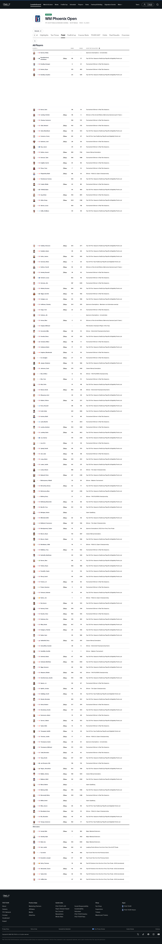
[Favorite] (37, 53)
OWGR (81, 48)
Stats (87, 5)
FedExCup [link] (71, 35)
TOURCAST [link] (95, 35)
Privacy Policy (5, 929)
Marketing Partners (35, 906)
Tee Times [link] (55, 35)
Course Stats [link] (83, 35)
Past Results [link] (114, 35)
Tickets (97, 912)
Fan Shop (98, 906)
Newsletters (59, 914)
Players (80, 5)
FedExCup (64, 5)
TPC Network (6, 912)
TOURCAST (6, 918)
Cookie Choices (130, 929)
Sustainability (79, 909)
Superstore (99, 909)
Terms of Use (34, 929)
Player (35, 48)
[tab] (44, 36)
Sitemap (158, 929)
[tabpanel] (81, 460)
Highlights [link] (44, 35)
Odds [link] (105, 35)
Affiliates (32, 909)
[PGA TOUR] (6, 5)
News (56, 5)
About (4, 906)
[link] (38, 31)
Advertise (32, 915)
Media (31, 912)
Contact (4, 915)
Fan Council (59, 911)
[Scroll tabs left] (34, 35)
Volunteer (78, 911)
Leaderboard (35, 4)
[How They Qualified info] (99, 48)
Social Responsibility (81, 906)
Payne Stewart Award (62, 909)
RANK (72, 48)
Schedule (73, 5)
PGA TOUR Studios (81, 914)
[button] (38, 31)
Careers (4, 909)
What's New (59, 917)
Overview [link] (125, 35)
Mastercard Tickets (101, 915)
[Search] (35, 41)
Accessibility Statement (65, 929)
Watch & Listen (48, 5)
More (120, 5)
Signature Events (110, 5)
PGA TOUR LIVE (61, 906)
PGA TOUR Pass (80, 917)
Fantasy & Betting (96, 5)
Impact (4, 921)
